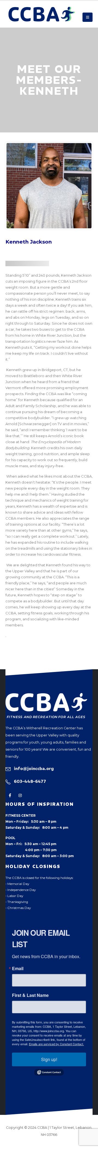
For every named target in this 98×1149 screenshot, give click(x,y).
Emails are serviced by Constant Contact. (56, 1044)
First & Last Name (30, 995)
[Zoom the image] (46, 696)
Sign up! (49, 1059)
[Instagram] (20, 795)
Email (17, 968)
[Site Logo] (41, 14)
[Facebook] (9, 795)
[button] (87, 17)
